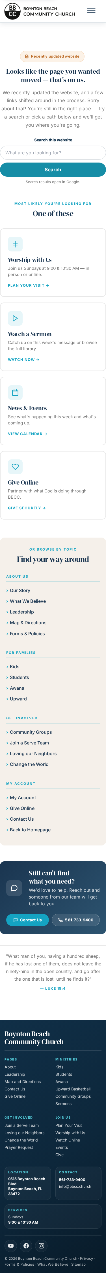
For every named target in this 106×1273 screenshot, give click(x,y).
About (10, 1066)
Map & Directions (28, 622)
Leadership (22, 612)
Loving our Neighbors (33, 753)
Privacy (86, 1258)
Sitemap (78, 1264)
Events (61, 1147)
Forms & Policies (27, 633)
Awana (17, 688)
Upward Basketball (72, 1088)
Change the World (29, 764)
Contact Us (22, 819)
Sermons (63, 1103)
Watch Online (67, 1140)
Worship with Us (70, 1132)
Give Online (22, 808)
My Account (23, 797)
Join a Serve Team (29, 743)
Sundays (23, 1220)
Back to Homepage (30, 829)
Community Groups (31, 732)
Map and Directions (23, 1081)
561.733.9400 (79, 919)
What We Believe (28, 601)
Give (59, 1154)
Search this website (53, 139)
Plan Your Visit (68, 1125)
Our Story (20, 590)
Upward (18, 699)
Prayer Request (19, 1147)
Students (19, 677)
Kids (15, 666)
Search (53, 169)
